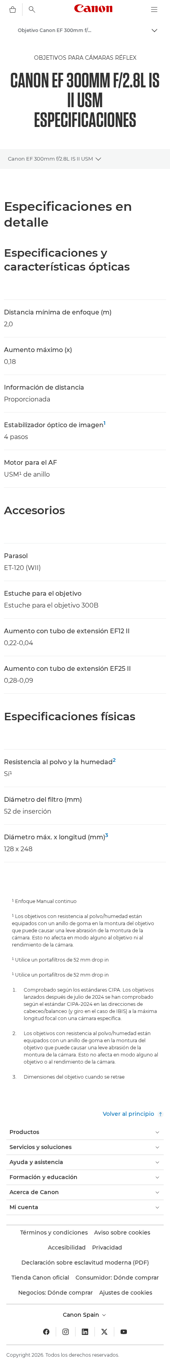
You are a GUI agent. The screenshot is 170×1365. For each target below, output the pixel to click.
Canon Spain (82, 1314)
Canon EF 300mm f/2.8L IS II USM (50, 158)
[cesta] (12, 9)
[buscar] (32, 9)
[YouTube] (124, 1332)
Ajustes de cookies (125, 1292)
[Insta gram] (65, 1332)
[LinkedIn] (85, 1332)
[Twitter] (104, 1332)
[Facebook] (46, 1332)
